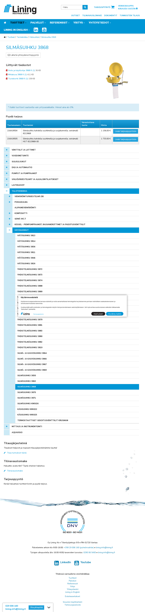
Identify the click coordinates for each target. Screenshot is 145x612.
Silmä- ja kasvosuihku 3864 (32, 353)
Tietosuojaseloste (72, 605)
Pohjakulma (21, 202)
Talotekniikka (22, 37)
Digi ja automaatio (22, 167)
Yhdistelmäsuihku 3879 (29, 319)
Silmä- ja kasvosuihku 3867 (32, 364)
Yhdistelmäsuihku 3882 (29, 342)
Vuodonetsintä (20, 155)
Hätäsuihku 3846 (26, 258)
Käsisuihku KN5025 (27, 415)
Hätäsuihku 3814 (26, 241)
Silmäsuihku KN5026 (28, 403)
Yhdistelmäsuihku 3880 (29, 336)
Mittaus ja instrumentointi (27, 426)
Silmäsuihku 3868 (48, 37)
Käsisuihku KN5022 (27, 409)
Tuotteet (17, 22)
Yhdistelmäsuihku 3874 (29, 280)
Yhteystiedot (99, 22)
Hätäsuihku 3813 (26, 235)
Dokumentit (110, 15)
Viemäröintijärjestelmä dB (29, 196)
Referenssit (59, 22)
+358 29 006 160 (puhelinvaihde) (79, 547)
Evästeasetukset (72, 596)
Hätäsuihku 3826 (26, 263)
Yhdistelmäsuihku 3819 (29, 347)
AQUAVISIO (17, 432)
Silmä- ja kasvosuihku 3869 (32, 370)
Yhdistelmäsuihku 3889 (29, 291)
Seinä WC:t (20, 219)
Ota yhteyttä (36, 607)
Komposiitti (21, 213)
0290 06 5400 (89, 552)
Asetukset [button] (98, 313)
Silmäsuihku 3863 (26, 381)
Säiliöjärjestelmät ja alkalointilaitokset (35, 179)
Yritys (78, 22)
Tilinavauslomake (92, 15)
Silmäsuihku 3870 (26, 392)
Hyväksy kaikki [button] (114, 313)
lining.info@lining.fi (104, 547)
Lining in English (16, 30)
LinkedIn (65, 562)
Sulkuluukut (19, 161)
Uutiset (75, 15)
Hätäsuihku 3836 (26, 246)
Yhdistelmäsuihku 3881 (29, 325)
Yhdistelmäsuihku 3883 (29, 331)
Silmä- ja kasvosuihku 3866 (32, 359)
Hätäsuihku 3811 (26, 252)
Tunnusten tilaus (130, 15)
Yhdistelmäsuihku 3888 (29, 286)
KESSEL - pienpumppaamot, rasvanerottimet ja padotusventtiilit (50, 224)
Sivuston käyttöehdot (72, 602)
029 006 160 (11, 605)
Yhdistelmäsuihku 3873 (29, 275)
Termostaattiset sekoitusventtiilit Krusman (42, 420)
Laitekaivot (18, 185)
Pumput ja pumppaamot (24, 173)
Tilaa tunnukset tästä (16, 452)
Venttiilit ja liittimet (24, 150)
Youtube (85, 562)
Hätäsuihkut (34, 37)
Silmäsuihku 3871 (26, 398)
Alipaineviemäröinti (25, 207)
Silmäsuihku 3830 (26, 375)
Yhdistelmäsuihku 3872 (29, 269)
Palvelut (37, 22)
